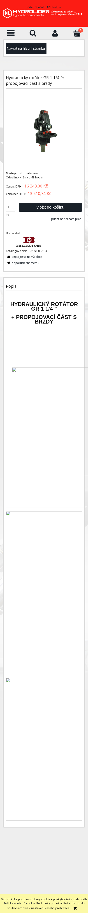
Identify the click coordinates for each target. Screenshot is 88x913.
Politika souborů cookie (19, 903)
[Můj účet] (55, 33)
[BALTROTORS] (29, 242)
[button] (11, 33)
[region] (43, 861)
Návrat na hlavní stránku (26, 48)
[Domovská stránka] (44, 16)
